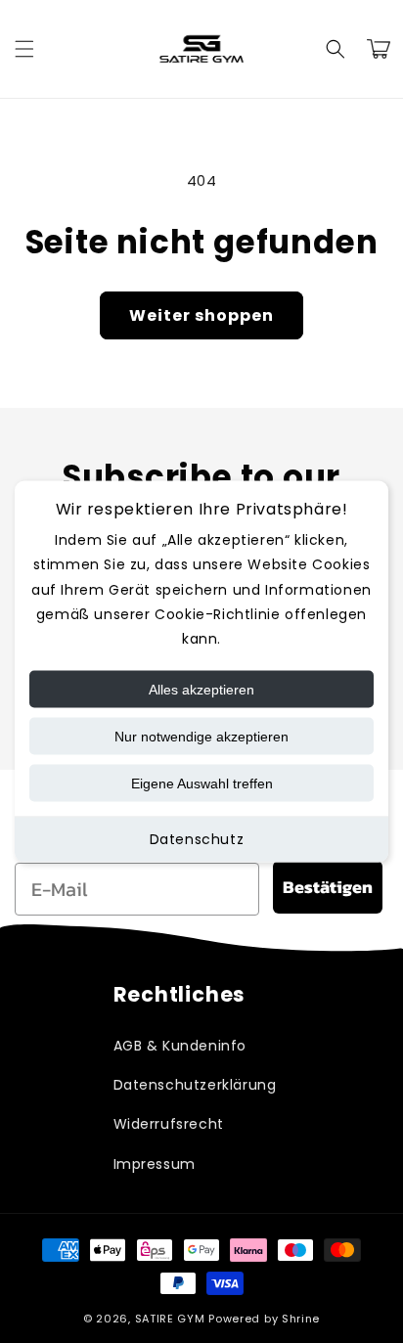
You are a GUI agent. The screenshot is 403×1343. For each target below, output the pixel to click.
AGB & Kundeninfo (180, 1045)
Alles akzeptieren (201, 689)
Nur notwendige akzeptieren (201, 736)
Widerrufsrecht (168, 1124)
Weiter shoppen (201, 315)
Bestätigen (328, 886)
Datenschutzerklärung (195, 1085)
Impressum (154, 1164)
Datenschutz (197, 839)
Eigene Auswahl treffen (202, 783)
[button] (24, 48)
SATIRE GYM (170, 1318)
